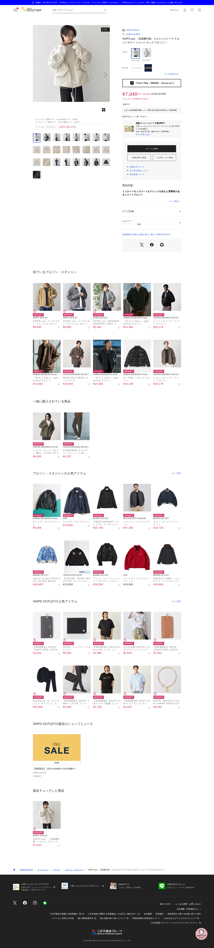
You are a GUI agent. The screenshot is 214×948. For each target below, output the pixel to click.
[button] (71, 74)
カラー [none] (125, 52)
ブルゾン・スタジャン (74, 870)
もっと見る (174, 201)
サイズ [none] (125, 68)
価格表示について (137, 167)
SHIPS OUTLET (133, 30)
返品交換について (137, 174)
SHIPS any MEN (133, 34)
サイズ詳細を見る (171, 74)
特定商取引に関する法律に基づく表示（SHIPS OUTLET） (147, 234)
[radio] (135, 55)
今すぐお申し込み (143, 134)
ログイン (174, 10)
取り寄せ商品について (139, 170)
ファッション (43, 870)
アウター (56, 870)
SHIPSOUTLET (26, 870)
